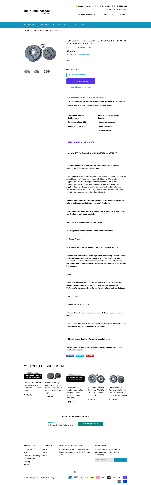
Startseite (27, 30)
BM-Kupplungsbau (34, 478)
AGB (25, 453)
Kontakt (84, 25)
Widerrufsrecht (29, 459)
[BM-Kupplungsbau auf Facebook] (75, 472)
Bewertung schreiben (90, 424)
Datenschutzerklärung (32, 456)
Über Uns (44, 25)
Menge (68, 60)
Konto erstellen (122, 10)
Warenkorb (120, 15)
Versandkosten (84, 55)
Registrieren (121, 460)
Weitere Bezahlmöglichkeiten (80, 87)
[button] (71, 48)
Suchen (44, 450)
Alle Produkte (30, 25)
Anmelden (109, 10)
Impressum (28, 450)
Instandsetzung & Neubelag (65, 25)
